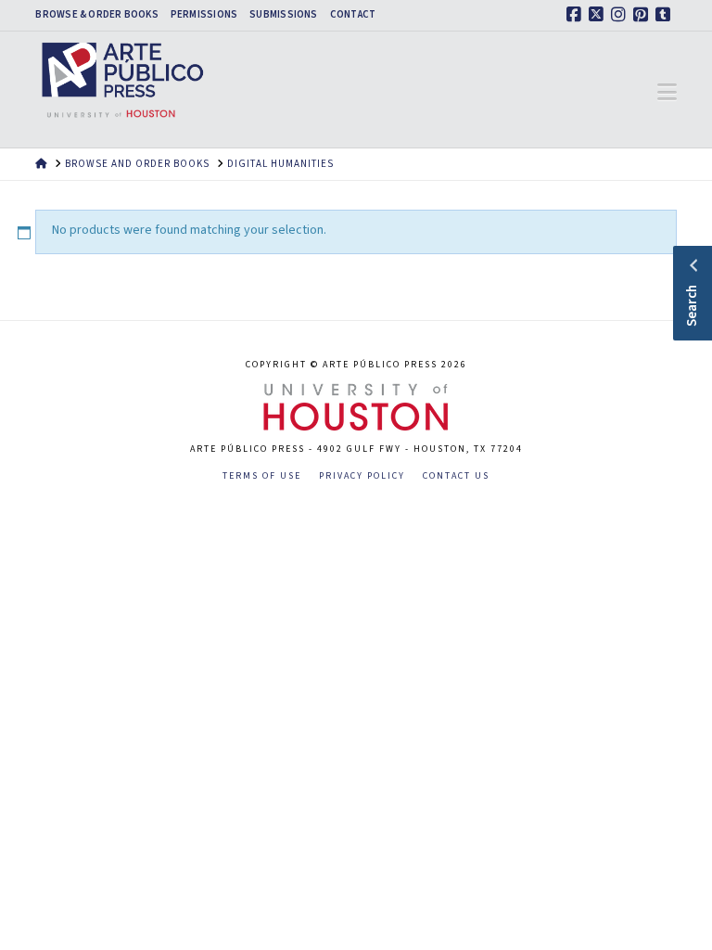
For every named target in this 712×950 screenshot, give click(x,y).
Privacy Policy (362, 476)
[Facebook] (577, 15)
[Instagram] (621, 15)
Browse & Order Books (96, 14)
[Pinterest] (643, 15)
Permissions (204, 14)
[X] (599, 15)
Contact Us (456, 476)
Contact (353, 14)
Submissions (283, 14)
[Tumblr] (666, 15)
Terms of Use (261, 476)
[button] (667, 93)
